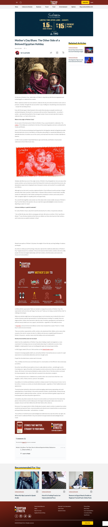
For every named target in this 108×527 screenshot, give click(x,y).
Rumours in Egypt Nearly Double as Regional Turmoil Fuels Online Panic (80, 497)
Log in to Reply (26, 453)
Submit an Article (61, 510)
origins (16, 125)
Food (53, 7)
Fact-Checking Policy (88, 510)
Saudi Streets (87, 515)
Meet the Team (38, 510)
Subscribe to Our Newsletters (64, 506)
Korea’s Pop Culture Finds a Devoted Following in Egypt (76, 50)
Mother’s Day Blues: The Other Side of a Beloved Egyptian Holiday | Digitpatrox (35, 447)
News (16, 7)
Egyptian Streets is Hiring (39, 512)
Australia (18, 325)
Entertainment (63, 7)
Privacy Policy (87, 506)
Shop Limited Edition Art (86, 7)
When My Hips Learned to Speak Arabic (25, 497)
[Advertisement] (27, 230)
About (35, 508)
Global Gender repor (47, 349)
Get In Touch (61, 508)
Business (38, 7)
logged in (24, 442)
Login (91, 2)
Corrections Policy (88, 512)
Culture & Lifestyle (27, 7)
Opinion (73, 7)
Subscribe (85, 2)
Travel (46, 7)
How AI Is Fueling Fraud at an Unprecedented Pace (51, 497)
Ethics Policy (86, 508)
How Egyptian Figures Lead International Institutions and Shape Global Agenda (76, 60)
